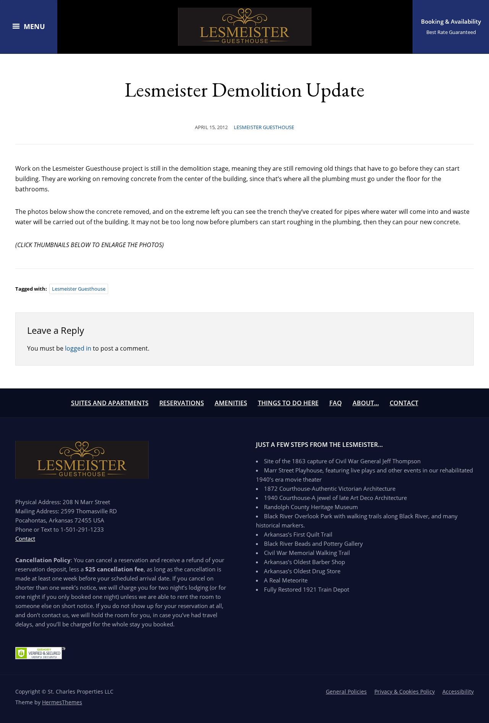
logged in (78, 348)
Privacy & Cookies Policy (404, 691)
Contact (404, 403)
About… (366, 403)
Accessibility (458, 691)
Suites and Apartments (110, 403)
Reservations (181, 403)
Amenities (231, 403)
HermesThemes (62, 702)
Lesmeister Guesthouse (264, 127)
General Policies (346, 691)
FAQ (335, 403)
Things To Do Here (288, 403)
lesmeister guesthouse (78, 288)
